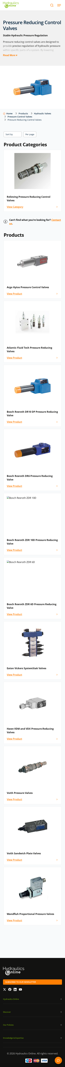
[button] (32, 999)
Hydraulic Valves (42, 113)
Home (9, 113)
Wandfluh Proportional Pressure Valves (30, 914)
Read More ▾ (10, 55)
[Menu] (59, 5)
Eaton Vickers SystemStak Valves (26, 668)
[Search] (51, 5)
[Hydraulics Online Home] (11, 5)
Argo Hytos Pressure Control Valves (28, 287)
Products (23, 113)
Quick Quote (58, 1060)
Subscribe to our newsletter (20, 982)
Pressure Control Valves (20, 116)
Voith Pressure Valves (20, 793)
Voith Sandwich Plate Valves (24, 853)
